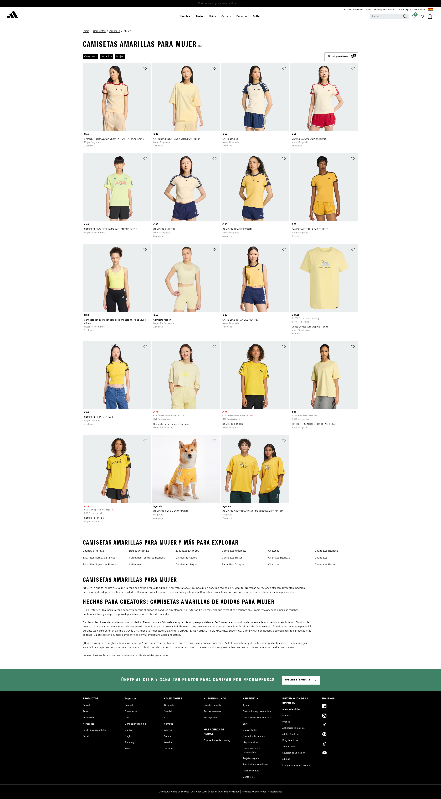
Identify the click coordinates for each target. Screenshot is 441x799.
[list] (204, 56)
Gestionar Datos (199, 792)
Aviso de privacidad (229, 792)
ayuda (368, 10)
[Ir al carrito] (430, 16)
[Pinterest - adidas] (340, 734)
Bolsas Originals (139, 551)
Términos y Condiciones (253, 792)
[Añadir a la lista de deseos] (145, 68)
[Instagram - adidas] (340, 716)
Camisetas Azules (186, 557)
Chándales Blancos (326, 551)
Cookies (213, 792)
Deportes (241, 16)
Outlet (257, 16)
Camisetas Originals (234, 551)
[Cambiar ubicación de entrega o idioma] (430, 9)
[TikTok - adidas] (340, 744)
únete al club (419, 10)
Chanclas (273, 564)
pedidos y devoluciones (384, 10)
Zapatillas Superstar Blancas (100, 564)
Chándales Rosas (325, 564)
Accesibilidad (275, 792)
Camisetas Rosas (232, 557)
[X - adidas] (340, 725)
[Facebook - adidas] (340, 706)
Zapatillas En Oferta (187, 551)
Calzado (226, 16)
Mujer (199, 16)
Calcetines (135, 564)
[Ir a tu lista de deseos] (422, 16)
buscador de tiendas (353, 10)
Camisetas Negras (187, 564)
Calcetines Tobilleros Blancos (147, 557)
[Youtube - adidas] (340, 753)
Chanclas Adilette (93, 551)
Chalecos (273, 551)
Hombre (185, 16)
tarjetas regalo (404, 10)
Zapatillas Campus (233, 564)
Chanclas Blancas (279, 557)
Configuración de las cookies (174, 792)
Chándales (321, 557)
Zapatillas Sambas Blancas (99, 557)
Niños (212, 16)
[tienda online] (12, 15)
